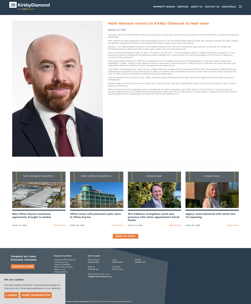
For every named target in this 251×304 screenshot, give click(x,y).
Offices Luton (60, 269)
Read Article (60, 225)
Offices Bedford (61, 272)
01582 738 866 (117, 262)
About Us (196, 6)
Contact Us (212, 6)
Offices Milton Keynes (63, 267)
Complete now (22, 266)
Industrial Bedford (62, 264)
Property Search (164, 6)
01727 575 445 (117, 269)
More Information (36, 295)
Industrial (229, 6)
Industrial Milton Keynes (65, 260)
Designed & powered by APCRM (120, 301)
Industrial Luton (61, 262)
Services (183, 6)
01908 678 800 (93, 262)
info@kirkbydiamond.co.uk (100, 277)
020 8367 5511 (140, 262)
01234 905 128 (93, 269)
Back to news (125, 236)
